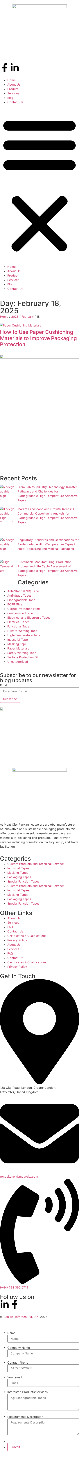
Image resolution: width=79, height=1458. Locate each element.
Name (11, 1332)
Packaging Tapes (19, 877)
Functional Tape (18, 626)
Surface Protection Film (23, 657)
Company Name (18, 1347)
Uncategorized (17, 661)
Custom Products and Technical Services (35, 864)
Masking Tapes (17, 872)
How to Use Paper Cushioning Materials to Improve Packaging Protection (38, 338)
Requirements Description (25, 1416)
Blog (10, 98)
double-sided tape (20, 613)
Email (4, 685)
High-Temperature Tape (23, 635)
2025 (15, 316)
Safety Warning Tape (21, 653)
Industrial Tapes (18, 868)
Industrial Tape (17, 639)
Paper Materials (18, 648)
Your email (14, 1377)
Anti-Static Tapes (19, 595)
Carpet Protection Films (23, 609)
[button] (39, 184)
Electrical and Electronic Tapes (28, 617)
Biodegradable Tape (21, 600)
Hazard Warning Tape (22, 631)
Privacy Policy (17, 940)
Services (13, 93)
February (27, 316)
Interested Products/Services (27, 1391)
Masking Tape (17, 644)
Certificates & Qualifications (26, 936)
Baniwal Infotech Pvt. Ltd (21, 1317)
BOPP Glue (14, 604)
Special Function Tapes (23, 881)
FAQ (10, 927)
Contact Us (15, 102)
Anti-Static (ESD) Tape (23, 591)
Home (11, 80)
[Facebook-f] (4, 67)
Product (12, 89)
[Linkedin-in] (14, 67)
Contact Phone (17, 1362)
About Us (13, 84)
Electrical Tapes (18, 622)
